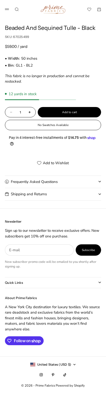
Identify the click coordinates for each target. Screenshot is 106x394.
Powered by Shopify (70, 385)
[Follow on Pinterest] (53, 375)
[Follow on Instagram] (41, 375)
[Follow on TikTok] (65, 375)
